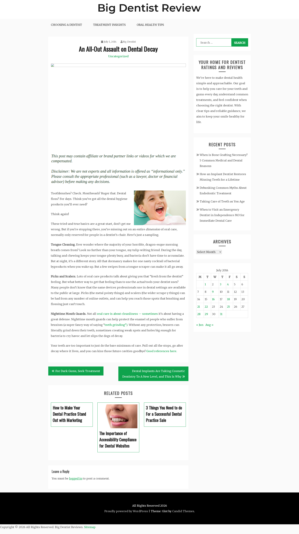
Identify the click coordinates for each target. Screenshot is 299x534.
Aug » (209, 325)
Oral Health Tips (150, 24)
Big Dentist (129, 41)
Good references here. (161, 351)
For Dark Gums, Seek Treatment (77, 371)
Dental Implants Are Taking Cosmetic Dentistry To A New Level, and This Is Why (153, 373)
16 (213, 299)
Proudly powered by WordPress (126, 511)
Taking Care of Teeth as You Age (222, 201)
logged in (75, 478)
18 (228, 299)
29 (206, 314)
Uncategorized (118, 56)
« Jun (199, 325)
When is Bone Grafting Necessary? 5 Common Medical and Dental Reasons (224, 160)
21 (198, 306)
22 (206, 306)
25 (228, 306)
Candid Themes (183, 511)
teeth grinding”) (116, 325)
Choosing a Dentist (66, 24)
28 (199, 314)
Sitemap (90, 527)
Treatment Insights (109, 24)
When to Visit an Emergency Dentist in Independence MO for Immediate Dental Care (222, 215)
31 (221, 314)
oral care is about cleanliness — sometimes (127, 313)
